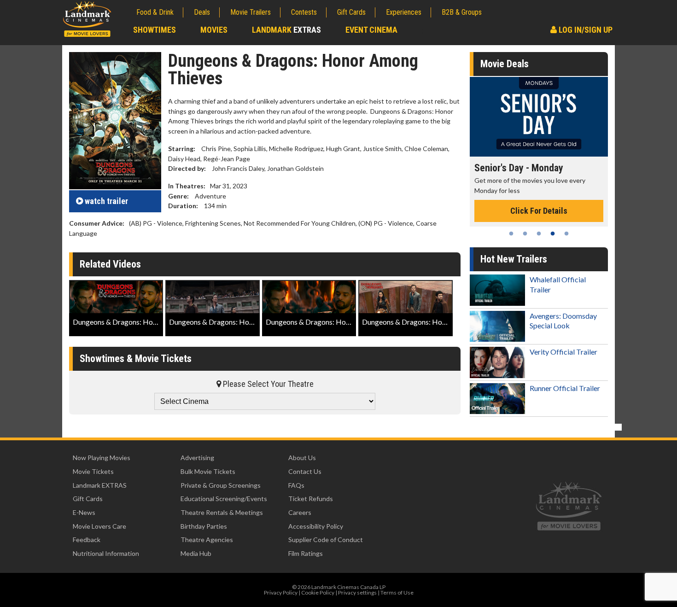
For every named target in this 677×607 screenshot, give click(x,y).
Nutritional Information (106, 553)
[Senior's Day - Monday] (539, 117)
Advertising (197, 457)
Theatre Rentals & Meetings (222, 512)
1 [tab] (511, 233)
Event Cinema (371, 30)
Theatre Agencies (207, 539)
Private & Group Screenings (221, 485)
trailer (106, 201)
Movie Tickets (93, 471)
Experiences (403, 12)
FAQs (296, 485)
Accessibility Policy (315, 526)
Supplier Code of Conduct (325, 539)
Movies (214, 30)
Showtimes (154, 30)
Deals (202, 12)
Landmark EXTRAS (100, 485)
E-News (84, 512)
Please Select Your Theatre (267, 384)
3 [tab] (538, 233)
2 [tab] (525, 233)
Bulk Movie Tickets (208, 471)
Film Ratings (305, 553)
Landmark (286, 30)
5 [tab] (566, 233)
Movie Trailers (250, 12)
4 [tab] (552, 233)
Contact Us (304, 471)
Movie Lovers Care (99, 526)
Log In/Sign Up (585, 30)
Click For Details (538, 211)
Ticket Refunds (310, 498)
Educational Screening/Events (224, 498)
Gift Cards (351, 12)
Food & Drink (155, 12)
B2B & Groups (462, 12)
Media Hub (196, 553)
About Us (302, 457)
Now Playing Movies (101, 457)
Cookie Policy (317, 592)
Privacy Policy (281, 592)
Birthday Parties (204, 526)
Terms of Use (397, 592)
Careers (299, 512)
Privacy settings (357, 592)
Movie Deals (504, 64)
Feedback (86, 539)
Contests (304, 12)
